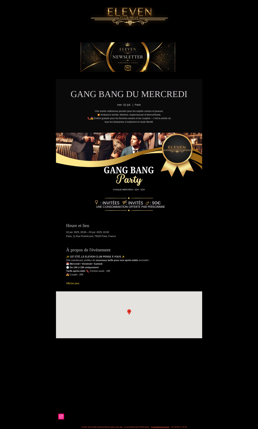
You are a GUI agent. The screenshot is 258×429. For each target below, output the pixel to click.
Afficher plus (72, 283)
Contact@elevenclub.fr (160, 427)
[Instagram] (61, 416)
